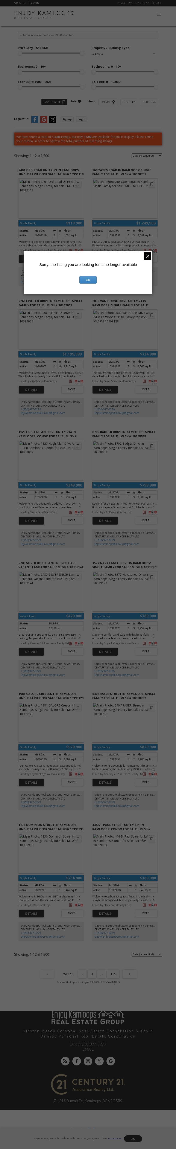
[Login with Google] (43, 122)
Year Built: (34, 82)
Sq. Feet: (107, 82)
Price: (33, 48)
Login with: (21, 119)
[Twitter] (99, 1061)
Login (34, 3)
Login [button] (81, 119)
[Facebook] (76, 1061)
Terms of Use (114, 1138)
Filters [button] (147, 102)
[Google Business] (110, 1061)
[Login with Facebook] (34, 122)
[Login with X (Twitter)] (52, 122)
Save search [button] (52, 102)
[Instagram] (88, 1061)
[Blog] (65, 1061)
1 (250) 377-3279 (31, 409)
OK (133, 1138)
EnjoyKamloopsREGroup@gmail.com (43, 413)
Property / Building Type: (111, 48)
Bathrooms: (106, 66)
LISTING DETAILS (31, 390)
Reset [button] (127, 102)
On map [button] (106, 102)
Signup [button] (67, 119)
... (102, 974)
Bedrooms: (32, 66)
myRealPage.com (95, 1129)
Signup (19, 3)
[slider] (20, 53)
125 (113, 974)
